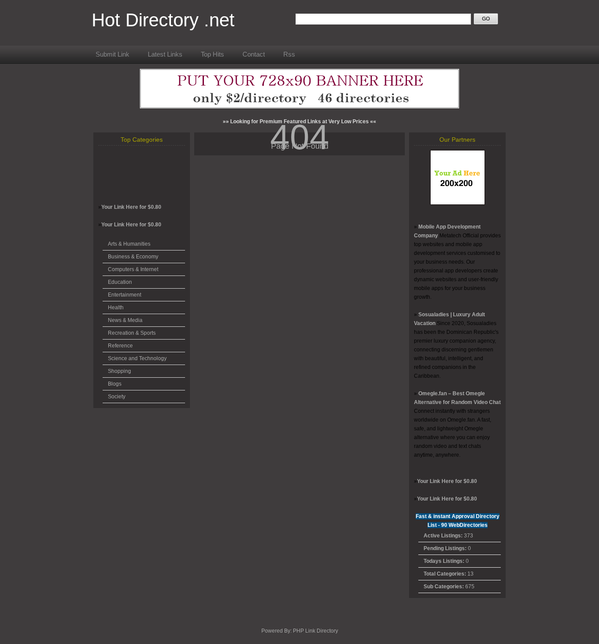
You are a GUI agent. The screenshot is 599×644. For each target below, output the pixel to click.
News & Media (125, 320)
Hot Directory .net (163, 20)
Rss (289, 54)
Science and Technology (137, 358)
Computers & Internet (133, 269)
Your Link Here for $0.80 (131, 207)
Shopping (119, 371)
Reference (120, 346)
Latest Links (165, 54)
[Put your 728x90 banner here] (299, 107)
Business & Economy (133, 257)
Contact (253, 54)
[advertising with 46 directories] (457, 203)
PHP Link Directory (315, 631)
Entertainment (124, 295)
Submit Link (112, 54)
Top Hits (212, 54)
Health (116, 307)
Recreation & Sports (132, 333)
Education (120, 282)
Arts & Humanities (129, 244)
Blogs (114, 384)
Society (116, 397)
